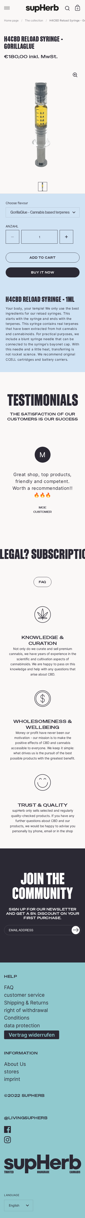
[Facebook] (7, 1129)
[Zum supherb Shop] (42, 1172)
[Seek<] (67, 8)
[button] (66, 237)
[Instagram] (7, 1139)
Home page (11, 20)
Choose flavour (17, 203)
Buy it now (42, 272)
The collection (34, 20)
